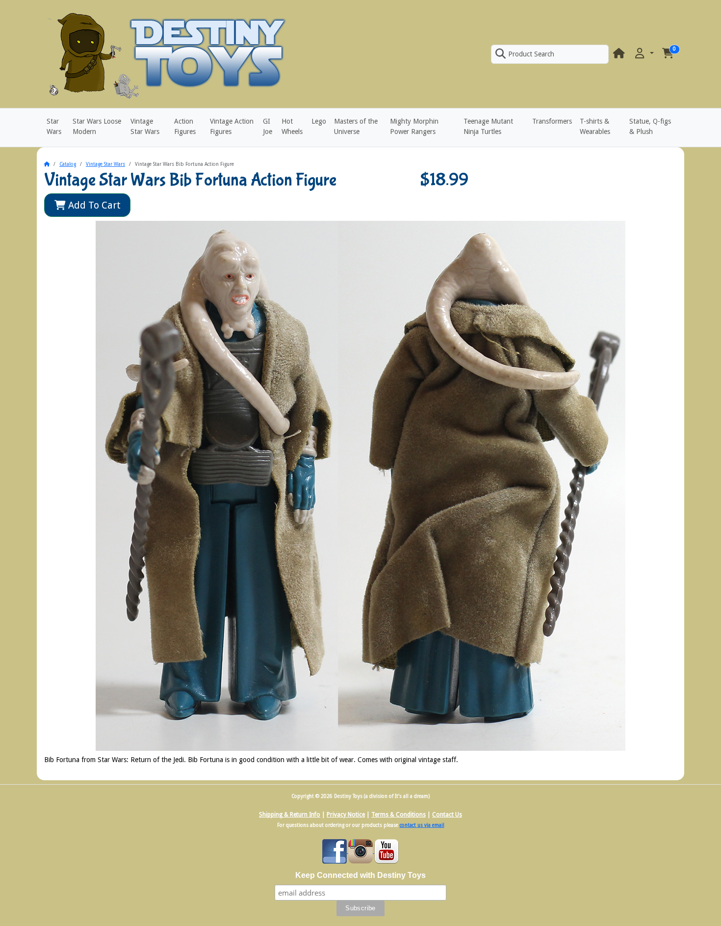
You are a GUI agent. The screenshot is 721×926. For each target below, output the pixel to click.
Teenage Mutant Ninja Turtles (488, 126)
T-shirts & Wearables (595, 126)
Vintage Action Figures (232, 126)
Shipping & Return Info (289, 814)
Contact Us (447, 814)
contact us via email (422, 825)
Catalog (67, 164)
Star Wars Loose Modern (97, 126)
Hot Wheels (292, 126)
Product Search (531, 54)
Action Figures (185, 126)
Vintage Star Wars (144, 126)
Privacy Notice (346, 814)
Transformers (552, 121)
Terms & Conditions (398, 814)
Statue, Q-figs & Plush (650, 126)
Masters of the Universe (356, 126)
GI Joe (267, 126)
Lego (318, 121)
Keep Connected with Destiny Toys (360, 875)
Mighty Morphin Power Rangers (414, 126)
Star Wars (54, 126)
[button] (643, 54)
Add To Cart (93, 205)
